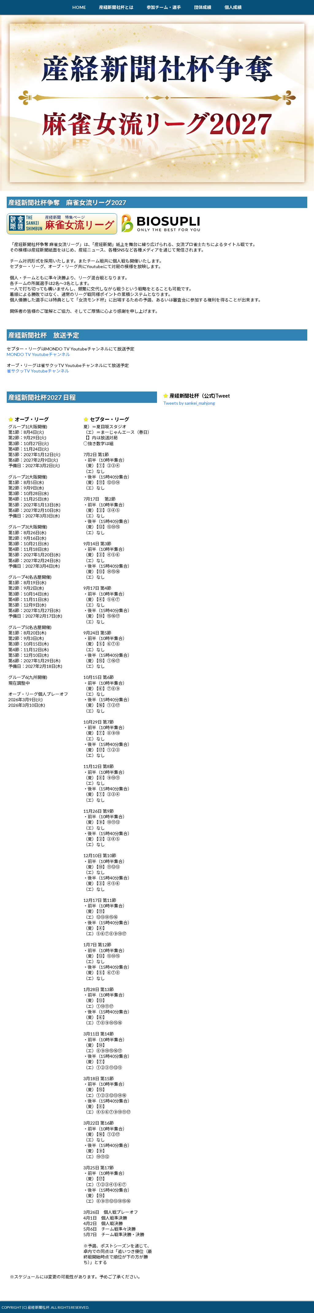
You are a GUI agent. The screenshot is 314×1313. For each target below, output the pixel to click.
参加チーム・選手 (164, 7)
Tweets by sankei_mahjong (189, 403)
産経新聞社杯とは (116, 7)
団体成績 (202, 7)
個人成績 (233, 7)
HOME (79, 7)
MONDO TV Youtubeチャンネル (38, 354)
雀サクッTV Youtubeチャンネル (38, 370)
